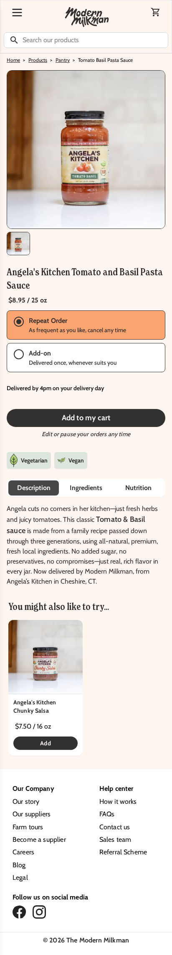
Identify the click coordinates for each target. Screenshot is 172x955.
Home (13, 60)
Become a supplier (39, 839)
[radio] (86, 325)
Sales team (115, 839)
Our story (26, 801)
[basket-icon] (156, 12)
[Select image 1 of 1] (18, 243)
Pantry (63, 60)
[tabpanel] (86, 542)
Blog (19, 865)
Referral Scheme (123, 852)
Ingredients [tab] (86, 488)
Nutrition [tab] (138, 488)
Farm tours (28, 827)
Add (45, 743)
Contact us (114, 827)
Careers (23, 852)
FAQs (107, 814)
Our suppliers (32, 814)
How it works (118, 801)
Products (37, 60)
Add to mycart (86, 417)
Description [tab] (34, 488)
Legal (20, 877)
